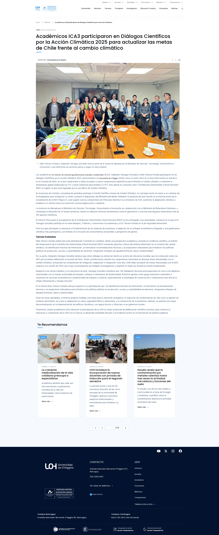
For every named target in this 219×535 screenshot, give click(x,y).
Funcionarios (146, 2)
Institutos (105, 2)
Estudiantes (131, 2)
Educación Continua (148, 8)
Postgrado (119, 8)
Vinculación (163, 8)
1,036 (117, 428)
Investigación (132, 8)
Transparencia (175, 2)
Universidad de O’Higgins (108, 178)
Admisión (97, 8)
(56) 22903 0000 (96, 477)
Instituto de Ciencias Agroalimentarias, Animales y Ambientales (79, 175)
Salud (43, 337)
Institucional (94, 337)
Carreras (108, 8)
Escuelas (118, 2)
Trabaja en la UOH (144, 504)
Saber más (46, 401)
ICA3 (38, 30)
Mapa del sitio (97, 494)
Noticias (175, 8)
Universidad (85, 8)
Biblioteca (160, 2)
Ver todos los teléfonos (100, 486)
